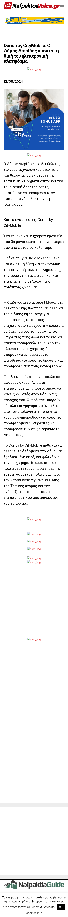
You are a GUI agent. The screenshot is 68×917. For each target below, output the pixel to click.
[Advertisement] (34, 603)
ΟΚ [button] (60, 907)
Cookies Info (34, 913)
